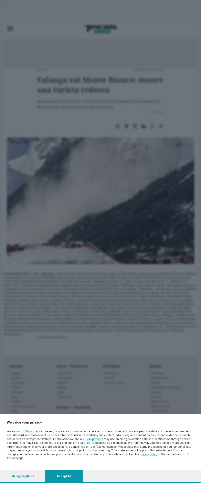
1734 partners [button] (31, 431)
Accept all (64, 476)
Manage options (22, 476)
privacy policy (148, 454)
